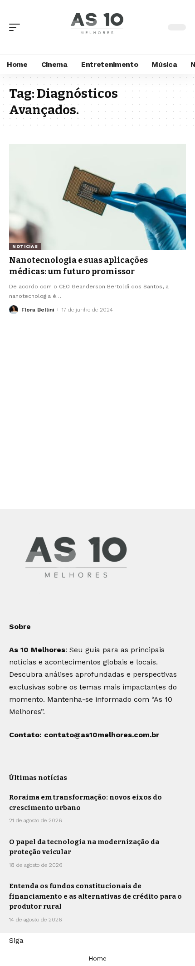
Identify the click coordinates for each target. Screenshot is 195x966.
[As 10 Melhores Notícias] (97, 27)
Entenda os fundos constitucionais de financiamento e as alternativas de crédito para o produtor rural (95, 896)
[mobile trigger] (16, 27)
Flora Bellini (37, 310)
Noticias (25, 246)
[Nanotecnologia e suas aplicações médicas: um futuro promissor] (97, 197)
